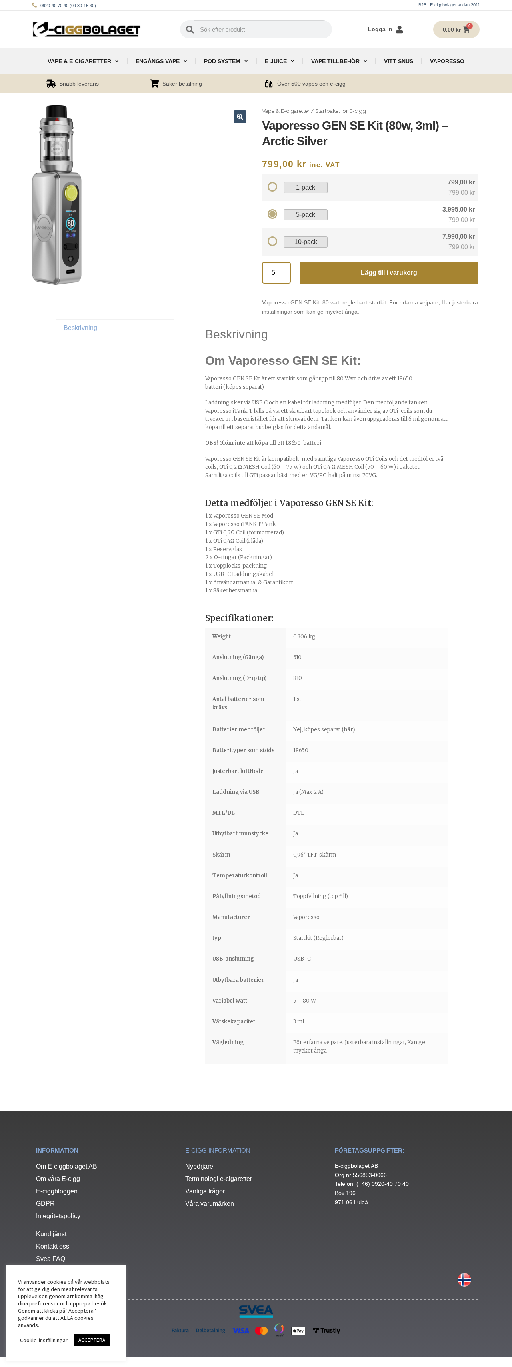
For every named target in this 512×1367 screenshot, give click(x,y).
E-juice (276, 61)
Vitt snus (398, 61)
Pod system (222, 61)
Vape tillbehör (335, 61)
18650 (300, 750)
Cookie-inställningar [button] (44, 1340)
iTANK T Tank (258, 524)
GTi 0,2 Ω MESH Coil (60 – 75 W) (260, 467)
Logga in (380, 29)
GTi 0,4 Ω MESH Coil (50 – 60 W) (354, 467)
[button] (240, 116)
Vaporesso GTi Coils (363, 459)
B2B (422, 4)
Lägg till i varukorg (389, 272)
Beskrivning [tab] (80, 327)
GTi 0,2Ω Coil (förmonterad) (248, 532)
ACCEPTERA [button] (91, 1340)
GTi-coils (400, 411)
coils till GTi (243, 475)
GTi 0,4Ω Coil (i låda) (238, 541)
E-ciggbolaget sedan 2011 (455, 4)
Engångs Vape (158, 61)
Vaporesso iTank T (228, 411)
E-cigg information (217, 1150)
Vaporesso (447, 61)
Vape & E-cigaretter (79, 61)
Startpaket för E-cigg (340, 111)
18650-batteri (303, 443)
